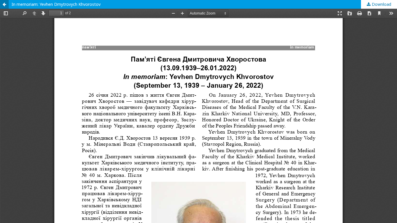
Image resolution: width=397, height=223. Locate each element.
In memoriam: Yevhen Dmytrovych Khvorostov (56, 4)
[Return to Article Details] (4, 4)
